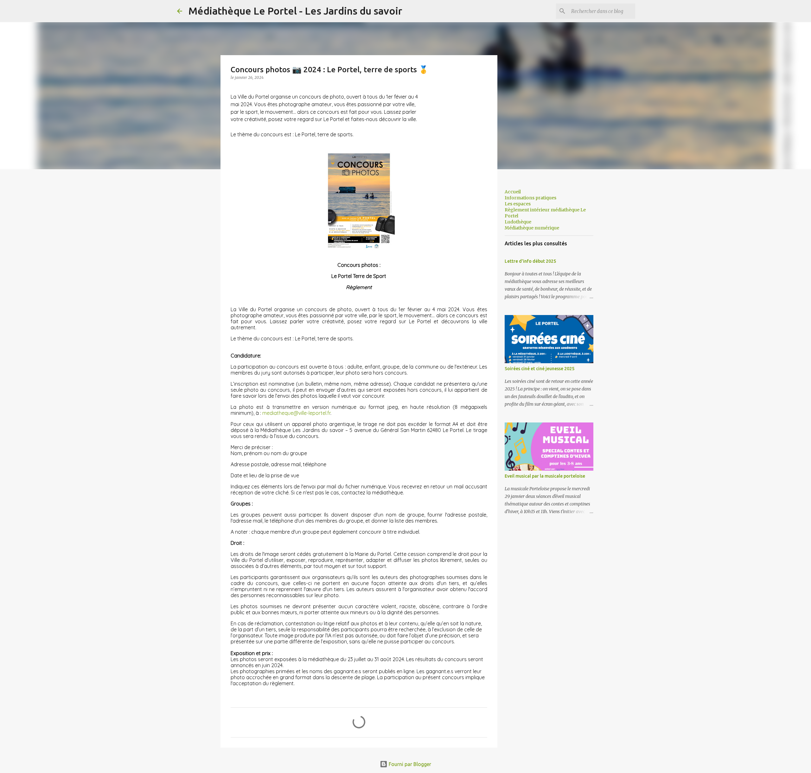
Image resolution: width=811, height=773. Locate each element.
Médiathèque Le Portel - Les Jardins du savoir (295, 10)
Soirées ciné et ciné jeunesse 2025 (539, 368)
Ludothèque (518, 222)
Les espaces (518, 204)
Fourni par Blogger (409, 764)
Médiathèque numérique (532, 228)
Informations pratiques (530, 198)
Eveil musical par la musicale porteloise (545, 476)
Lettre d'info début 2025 (530, 261)
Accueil (513, 192)
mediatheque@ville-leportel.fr (296, 413)
